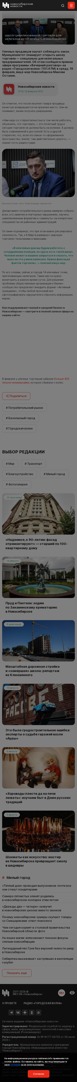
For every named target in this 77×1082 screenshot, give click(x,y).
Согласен (38, 1073)
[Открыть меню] (71, 5)
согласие (15, 1064)
